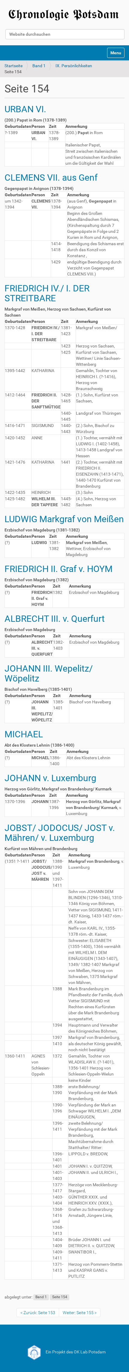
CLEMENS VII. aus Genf (51, 177)
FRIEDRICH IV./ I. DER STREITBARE (46, 293)
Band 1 (39, 65)
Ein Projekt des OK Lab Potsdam (75, 1351)
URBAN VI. (25, 109)
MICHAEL (23, 734)
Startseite (13, 65)
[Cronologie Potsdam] (64, 14)
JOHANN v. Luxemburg (50, 778)
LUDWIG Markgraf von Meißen (64, 519)
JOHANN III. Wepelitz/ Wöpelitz (48, 673)
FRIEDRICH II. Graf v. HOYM (58, 569)
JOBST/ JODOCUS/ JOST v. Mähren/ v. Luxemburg (59, 833)
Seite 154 (59, 1297)
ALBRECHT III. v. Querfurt (54, 618)
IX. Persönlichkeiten (74, 65)
